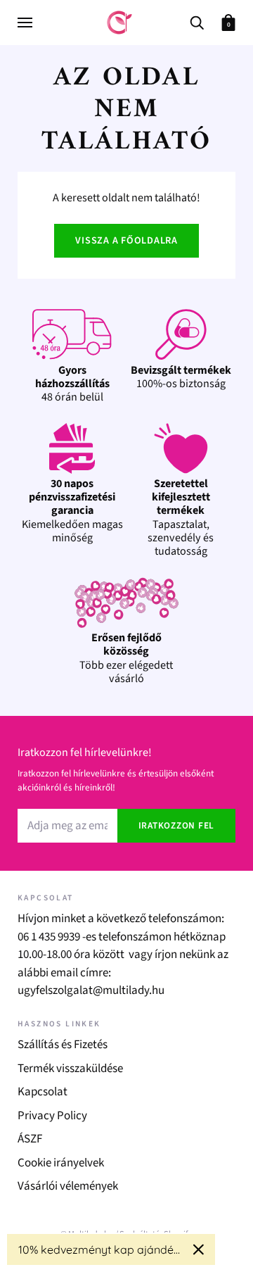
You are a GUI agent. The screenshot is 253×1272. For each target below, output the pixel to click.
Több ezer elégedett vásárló (126, 658)
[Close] (198, 1249)
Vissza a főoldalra (126, 241)
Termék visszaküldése (70, 1068)
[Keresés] (197, 21)
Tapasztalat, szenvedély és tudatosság (181, 517)
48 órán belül (72, 384)
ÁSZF (30, 1139)
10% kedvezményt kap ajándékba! (100, 1249)
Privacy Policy (52, 1115)
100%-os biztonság (181, 377)
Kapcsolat (42, 1091)
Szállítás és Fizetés (63, 1044)
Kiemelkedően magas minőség (72, 511)
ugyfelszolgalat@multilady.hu (91, 990)
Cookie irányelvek (61, 1162)
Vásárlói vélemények (68, 1186)
